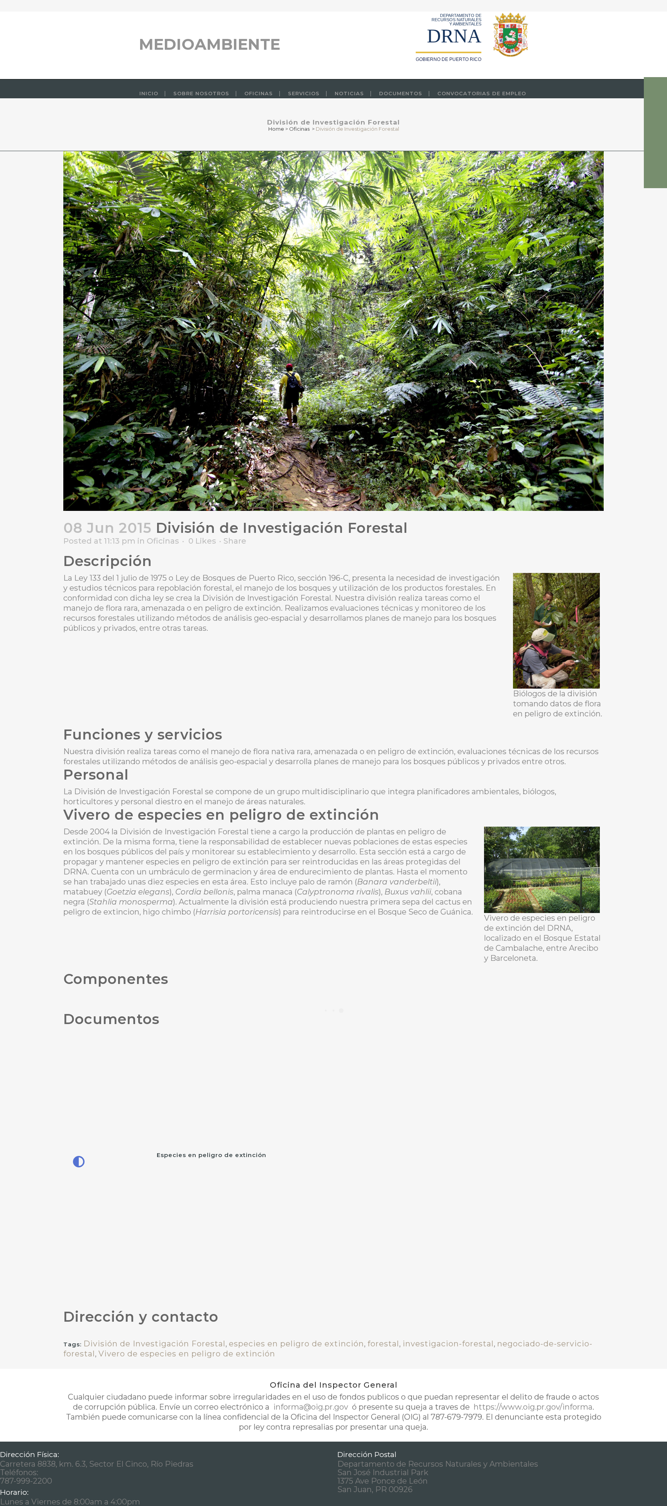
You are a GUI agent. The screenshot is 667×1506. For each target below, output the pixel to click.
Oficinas (299, 129)
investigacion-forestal (448, 1343)
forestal (383, 1343)
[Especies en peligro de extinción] (197, 1165)
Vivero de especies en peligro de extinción (186, 1353)
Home (276, 129)
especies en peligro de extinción (296, 1343)
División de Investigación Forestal (154, 1343)
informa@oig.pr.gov (310, 1407)
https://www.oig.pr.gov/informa (532, 1407)
